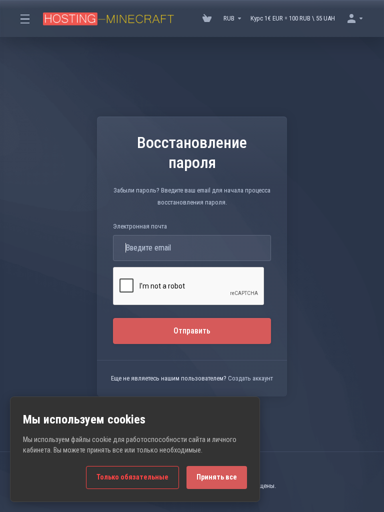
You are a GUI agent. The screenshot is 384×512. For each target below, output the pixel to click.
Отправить (192, 331)
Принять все (216, 477)
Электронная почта (140, 226)
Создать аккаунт (250, 378)
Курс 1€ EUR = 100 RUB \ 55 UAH (292, 18)
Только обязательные (132, 477)
